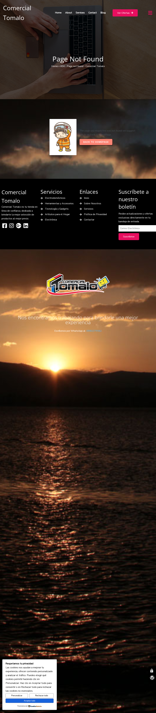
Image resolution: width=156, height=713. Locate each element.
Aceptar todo (29, 701)
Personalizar (16, 695)
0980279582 (94, 331)
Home (54, 66)
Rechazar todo (41, 695)
